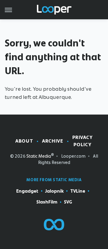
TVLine (77, 191)
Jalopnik (54, 191)
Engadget (27, 191)
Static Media (38, 156)
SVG (68, 202)
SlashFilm (46, 202)
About (24, 141)
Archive (52, 141)
